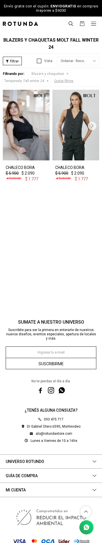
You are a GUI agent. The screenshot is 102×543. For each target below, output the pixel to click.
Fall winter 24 (24, 81)
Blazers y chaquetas (47, 74)
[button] (70, 24)
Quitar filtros (63, 81)
